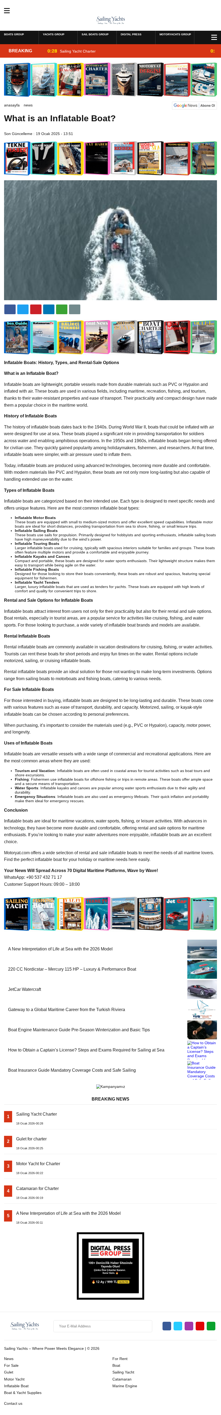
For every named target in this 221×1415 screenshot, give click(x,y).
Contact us (13, 1403)
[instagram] (189, 1326)
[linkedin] (36, 309)
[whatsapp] (211, 1326)
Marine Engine (124, 1386)
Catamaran (122, 1379)
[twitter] (23, 309)
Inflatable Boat (16, 1386)
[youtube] (200, 1326)
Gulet (8, 1372)
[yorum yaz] (75, 309)
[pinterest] (49, 309)
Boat (116, 1365)
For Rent (119, 1359)
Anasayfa (12, 105)
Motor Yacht (14, 1379)
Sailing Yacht (123, 1372)
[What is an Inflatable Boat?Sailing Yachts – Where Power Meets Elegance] (110, 20)
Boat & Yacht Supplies (23, 1392)
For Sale (11, 1365)
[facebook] (10, 309)
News (28, 105)
